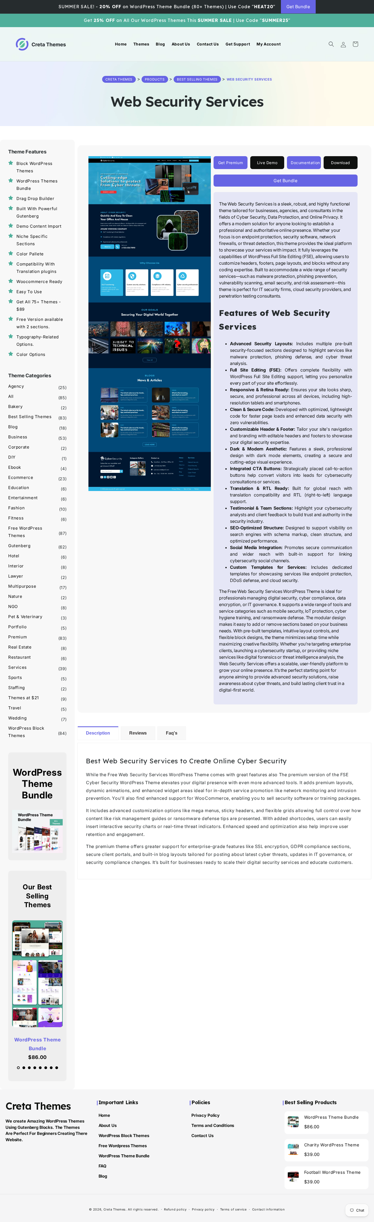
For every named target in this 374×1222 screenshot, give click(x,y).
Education (18, 487)
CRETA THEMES (119, 79)
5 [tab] (41, 1069)
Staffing (16, 687)
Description (98, 733)
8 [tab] (58, 1069)
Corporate (18, 447)
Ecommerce (20, 477)
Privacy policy (203, 1209)
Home (104, 1115)
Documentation (305, 162)
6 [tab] (47, 1069)
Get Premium (230, 162)
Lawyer (15, 576)
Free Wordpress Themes (123, 1145)
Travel (14, 707)
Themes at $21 (23, 697)
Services (17, 667)
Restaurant (19, 657)
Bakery (15, 406)
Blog (13, 426)
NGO (13, 606)
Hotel (13, 555)
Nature (15, 596)
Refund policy (175, 1209)
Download (340, 162)
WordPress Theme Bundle (37, 1044)
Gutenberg (19, 545)
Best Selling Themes (197, 79)
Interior (16, 566)
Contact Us (202, 1135)
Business (17, 436)
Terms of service (233, 1209)
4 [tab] (36, 1069)
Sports (15, 677)
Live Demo (267, 162)
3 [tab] (30, 1069)
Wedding (17, 718)
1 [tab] (19, 1069)
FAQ (103, 1165)
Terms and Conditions (212, 1125)
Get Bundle (298, 6)
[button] (331, 44)
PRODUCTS (155, 79)
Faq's (171, 733)
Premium (17, 636)
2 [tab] (25, 1069)
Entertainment (23, 497)
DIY (12, 457)
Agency (16, 386)
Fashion (16, 507)
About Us (108, 1125)
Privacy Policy (205, 1115)
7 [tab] (52, 1069)
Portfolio (17, 626)
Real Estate (20, 647)
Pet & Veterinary (25, 616)
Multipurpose (22, 586)
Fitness (16, 518)
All (11, 396)
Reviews (138, 733)
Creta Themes (114, 1209)
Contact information (268, 1209)
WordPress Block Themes (124, 1135)
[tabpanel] (37, 991)
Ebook (14, 467)
